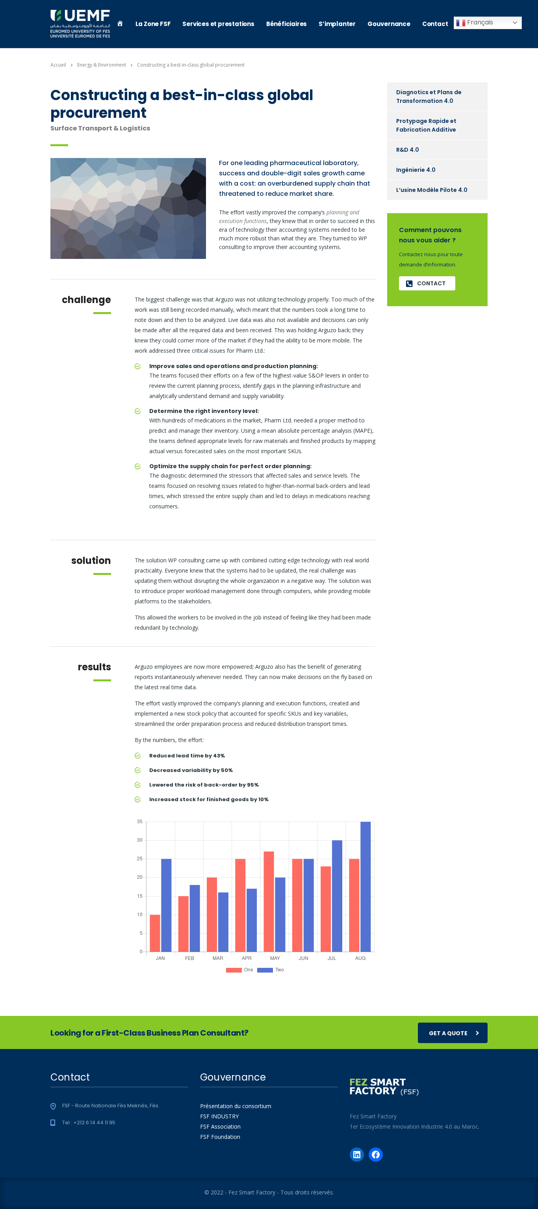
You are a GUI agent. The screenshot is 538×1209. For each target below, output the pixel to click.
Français (479, 22)
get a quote (448, 1033)
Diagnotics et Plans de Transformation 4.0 (429, 96)
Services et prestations (218, 24)
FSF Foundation (220, 1136)
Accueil (58, 64)
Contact (435, 24)
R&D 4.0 (407, 150)
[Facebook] (376, 1155)
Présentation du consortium (235, 1106)
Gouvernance (388, 24)
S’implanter (337, 24)
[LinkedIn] (357, 1155)
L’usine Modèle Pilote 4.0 (432, 190)
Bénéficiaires (286, 24)
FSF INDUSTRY (219, 1116)
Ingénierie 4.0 (416, 170)
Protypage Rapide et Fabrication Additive (426, 125)
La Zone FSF (153, 24)
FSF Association (220, 1126)
